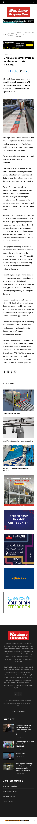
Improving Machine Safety (12, 413)
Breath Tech (20, 754)
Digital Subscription (9, 796)
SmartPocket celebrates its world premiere (18, 441)
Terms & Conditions (18, 711)
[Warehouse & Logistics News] (18, 13)
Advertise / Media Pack (10, 786)
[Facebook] (10, 71)
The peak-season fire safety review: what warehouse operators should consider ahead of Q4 (25, 729)
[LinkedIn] (27, 71)
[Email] (21, 71)
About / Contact (8, 801)
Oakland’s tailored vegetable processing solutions (17, 469)
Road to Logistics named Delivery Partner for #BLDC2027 (25, 744)
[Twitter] (16, 71)
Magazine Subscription (10, 791)
